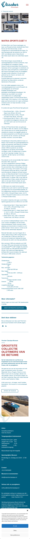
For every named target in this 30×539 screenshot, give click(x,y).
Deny (15, 530)
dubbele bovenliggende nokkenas (15, 120)
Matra (23, 50)
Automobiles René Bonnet (19, 66)
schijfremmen (7, 95)
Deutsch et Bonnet (19, 62)
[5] (10, 246)
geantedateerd (19, 146)
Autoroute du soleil (8, 240)
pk (13, 113)
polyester (16, 78)
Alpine (20, 137)
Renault (9, 47)
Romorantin (12, 82)
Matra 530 (6, 252)
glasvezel (9, 78)
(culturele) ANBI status (8, 506)
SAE (7, 208)
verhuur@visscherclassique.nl (10, 488)
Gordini (7, 116)
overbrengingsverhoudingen (15, 92)
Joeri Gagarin (18, 233)
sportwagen (20, 45)
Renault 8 (22, 87)
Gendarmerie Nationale (14, 238)
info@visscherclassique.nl (9, 477)
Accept (15, 526)
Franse (15, 45)
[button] (27, 510)
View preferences (15, 535)
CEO (7, 142)
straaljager (24, 71)
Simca (5, 163)
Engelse (12, 71)
